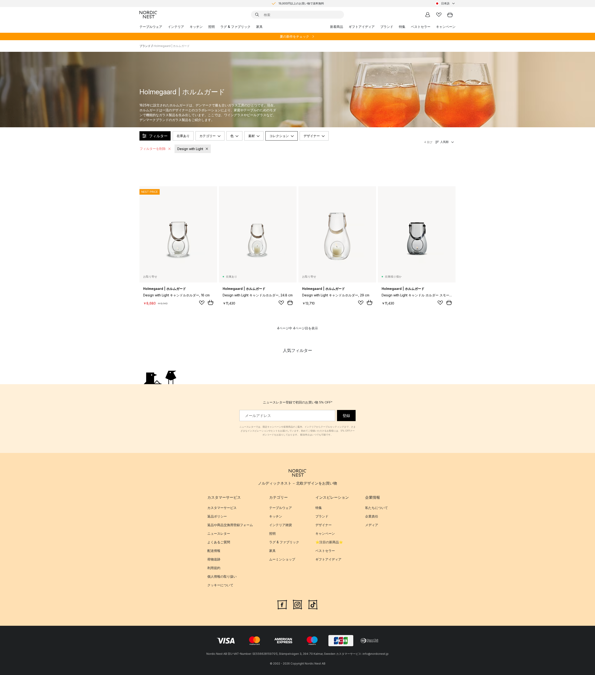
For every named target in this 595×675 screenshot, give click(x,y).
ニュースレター (218, 533)
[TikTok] (313, 604)
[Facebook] (282, 604)
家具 (259, 27)
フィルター (158, 136)
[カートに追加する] (210, 302)
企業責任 (371, 516)
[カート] (450, 14)
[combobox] (445, 3)
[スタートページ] (148, 14)
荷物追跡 (213, 559)
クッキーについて (220, 585)
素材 (251, 136)
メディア (371, 525)
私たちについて (376, 508)
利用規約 (213, 568)
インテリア (176, 27)
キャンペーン (446, 27)
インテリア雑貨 (280, 525)
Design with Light (190, 149)
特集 (402, 27)
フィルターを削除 (153, 149)
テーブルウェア (150, 27)
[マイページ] (427, 14)
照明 (211, 27)
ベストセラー (420, 27)
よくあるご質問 (218, 542)
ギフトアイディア (362, 27)
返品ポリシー (217, 516)
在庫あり (183, 136)
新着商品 (336, 27)
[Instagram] (297, 604)
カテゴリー (207, 136)
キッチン (196, 27)
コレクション (279, 136)
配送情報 (213, 551)
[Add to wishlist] (201, 303)
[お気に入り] (438, 14)
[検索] (257, 15)
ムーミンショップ (282, 559)
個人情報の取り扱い (222, 576)
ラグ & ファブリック (235, 27)
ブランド (386, 27)
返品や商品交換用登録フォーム (230, 525)
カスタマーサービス (222, 508)
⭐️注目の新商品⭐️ (329, 542)
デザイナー (312, 136)
